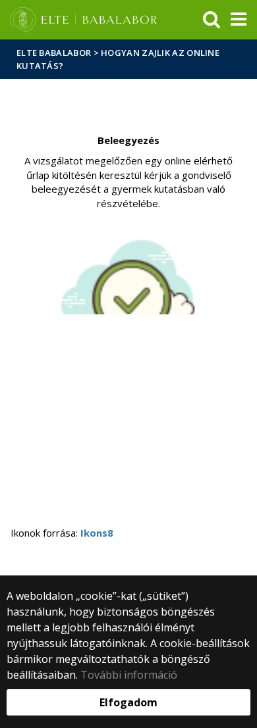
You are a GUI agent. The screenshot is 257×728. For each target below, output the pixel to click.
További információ (128, 674)
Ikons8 (96, 532)
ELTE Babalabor (53, 53)
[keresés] (211, 19)
